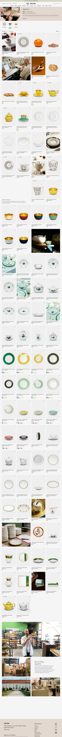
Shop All (12, 5)
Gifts (43, 5)
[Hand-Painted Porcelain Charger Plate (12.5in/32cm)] (2, 372)
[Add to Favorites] (30, 9)
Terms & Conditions (37, 733)
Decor (35, 5)
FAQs (35, 731)
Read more (24, 18)
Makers (46, 5)
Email (5, 736)
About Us (36, 725)
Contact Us (10, 3)
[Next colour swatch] (40, 105)
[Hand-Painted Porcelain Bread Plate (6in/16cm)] (31, 372)
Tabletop (19, 5)
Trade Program (15, 3)
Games (28, 5)
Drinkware (24, 5)
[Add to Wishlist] (29, 33)
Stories (50, 5)
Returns (35, 729)
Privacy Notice (37, 734)
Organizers (39, 5)
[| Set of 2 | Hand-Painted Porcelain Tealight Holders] (2, 448)
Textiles (31, 5)
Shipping (36, 728)
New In (16, 5)
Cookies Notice (37, 736)
